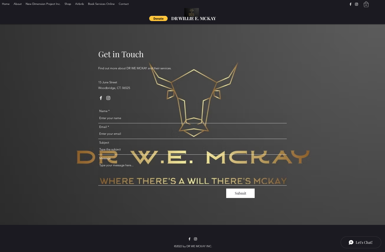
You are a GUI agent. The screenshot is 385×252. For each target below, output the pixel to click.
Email (103, 126)
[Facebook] (100, 98)
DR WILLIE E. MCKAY (193, 18)
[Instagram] (108, 98)
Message (105, 158)
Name (103, 110)
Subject (104, 142)
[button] (158, 18)
